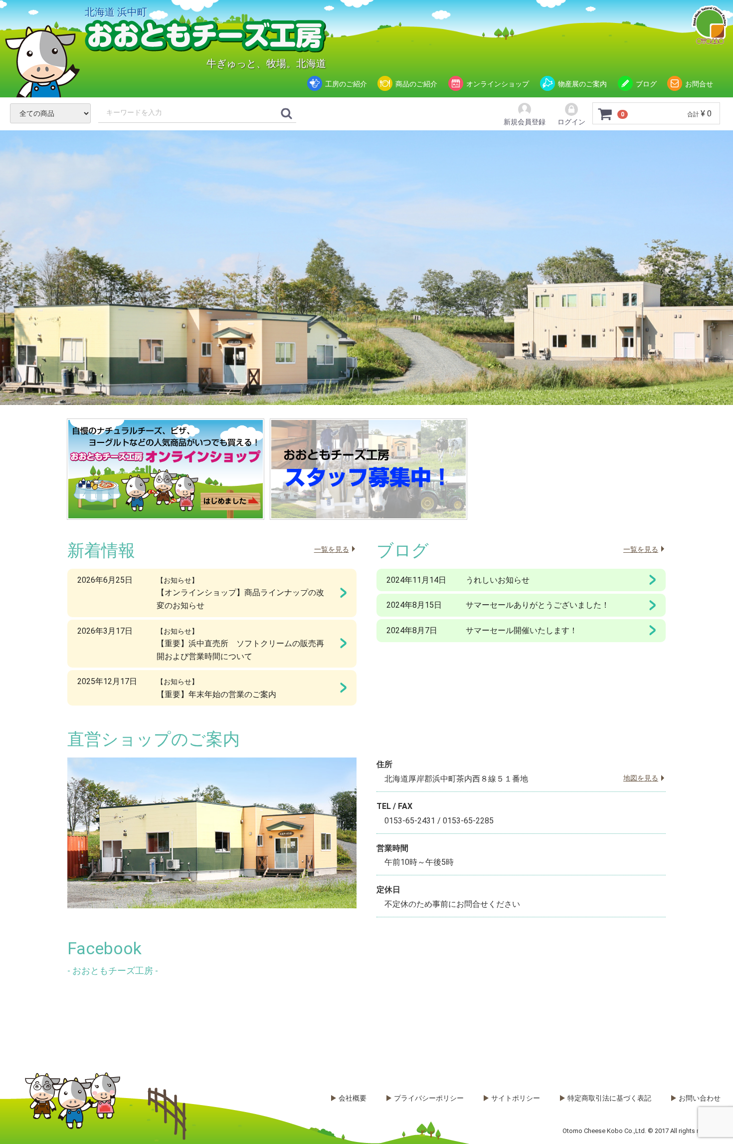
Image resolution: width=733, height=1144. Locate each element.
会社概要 (352, 1098)
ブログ (646, 84)
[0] (605, 114)
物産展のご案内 (582, 84)
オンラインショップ (497, 84)
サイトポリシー (515, 1098)
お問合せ (699, 84)
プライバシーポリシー (429, 1098)
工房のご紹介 (346, 84)
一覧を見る (331, 549)
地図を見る (640, 778)
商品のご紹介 (416, 84)
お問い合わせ (700, 1098)
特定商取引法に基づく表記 (609, 1098)
